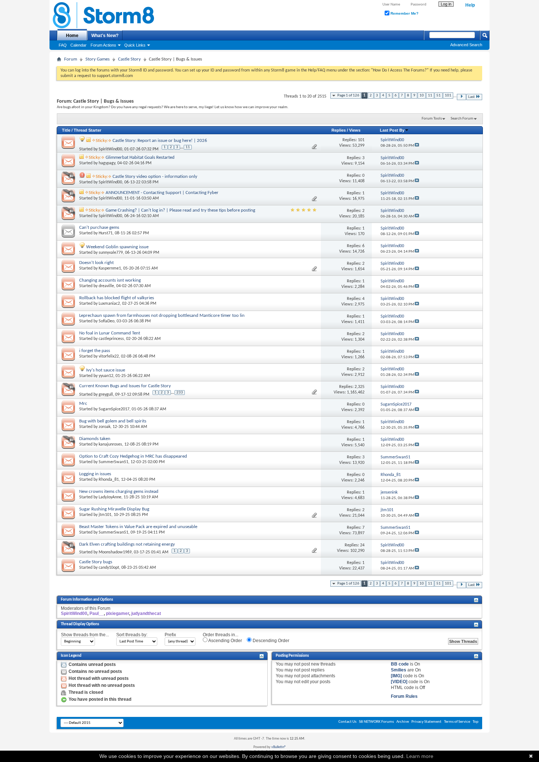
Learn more (419, 756)
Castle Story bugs (95, 562)
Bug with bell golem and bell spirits (112, 421)
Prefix (170, 634)
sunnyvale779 (111, 252)
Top (475, 722)
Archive (402, 722)
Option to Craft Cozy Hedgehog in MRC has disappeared (133, 456)
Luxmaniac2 (109, 303)
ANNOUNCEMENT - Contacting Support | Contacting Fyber (162, 192)
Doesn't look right (96, 262)
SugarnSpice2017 (114, 409)
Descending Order (270, 640)
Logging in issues (95, 474)
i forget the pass (94, 350)
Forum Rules (404, 696)
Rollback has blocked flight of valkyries (116, 298)
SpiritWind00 (110, 149)
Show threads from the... (85, 634)
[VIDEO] (399, 681)
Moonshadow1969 (115, 552)
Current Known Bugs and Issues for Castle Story (125, 386)
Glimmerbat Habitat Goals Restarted (140, 157)
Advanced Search (466, 45)
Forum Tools (432, 119)
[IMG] (396, 675)
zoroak (104, 427)
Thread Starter (87, 130)
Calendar (78, 45)
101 (448, 96)
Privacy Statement (426, 722)
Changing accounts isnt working (110, 280)
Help (470, 5)
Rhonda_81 (109, 479)
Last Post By (392, 130)
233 (179, 393)
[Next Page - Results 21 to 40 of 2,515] (461, 97)
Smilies (398, 670)
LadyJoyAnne (110, 497)
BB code (400, 664)
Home (72, 35)
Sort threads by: (131, 634)
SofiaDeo (106, 321)
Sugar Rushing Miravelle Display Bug (114, 509)
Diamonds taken (94, 438)
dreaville (106, 286)
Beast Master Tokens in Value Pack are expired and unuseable (138, 526)
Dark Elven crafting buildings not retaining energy (127, 544)
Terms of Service (457, 722)
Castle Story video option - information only (155, 176)
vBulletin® (278, 747)
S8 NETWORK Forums (376, 722)
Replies (338, 130)
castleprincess (111, 339)
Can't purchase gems (99, 227)
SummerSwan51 (113, 462)
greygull (106, 394)
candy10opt (109, 567)
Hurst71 (106, 233)
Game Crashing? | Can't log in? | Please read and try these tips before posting (180, 210)
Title (66, 130)
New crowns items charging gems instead (118, 491)
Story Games (97, 59)
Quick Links (135, 45)
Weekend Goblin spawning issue (117, 247)
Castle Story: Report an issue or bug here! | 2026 (160, 140)
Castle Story (129, 59)
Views (354, 130)
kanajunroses (110, 444)
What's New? (104, 35)
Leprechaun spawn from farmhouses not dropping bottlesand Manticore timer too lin (162, 315)
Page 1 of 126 (348, 96)
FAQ (63, 45)
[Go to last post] (417, 146)
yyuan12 (106, 376)
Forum (70, 59)
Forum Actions (103, 45)
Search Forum (462, 119)
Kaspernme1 (110, 268)
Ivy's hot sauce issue (105, 370)
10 (421, 96)
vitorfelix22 (109, 356)
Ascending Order (225, 640)
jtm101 (105, 515)
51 (438, 96)
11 (430, 96)
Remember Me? (403, 13)
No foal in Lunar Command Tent (109, 333)
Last (471, 97)
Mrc (83, 403)
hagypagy (107, 163)
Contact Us (347, 722)
